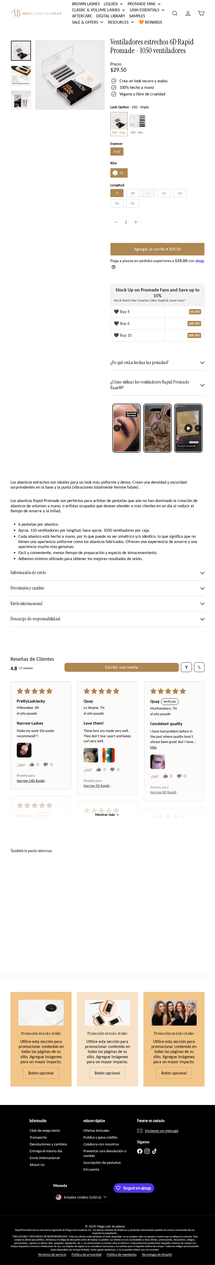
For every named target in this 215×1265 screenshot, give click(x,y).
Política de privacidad (86, 1254)
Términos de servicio (52, 1254)
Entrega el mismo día (46, 1151)
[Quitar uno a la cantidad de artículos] (116, 222)
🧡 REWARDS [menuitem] (150, 22)
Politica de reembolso (122, 1254)
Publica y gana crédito (100, 1137)
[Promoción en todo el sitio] (41, 1012)
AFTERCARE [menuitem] (82, 15)
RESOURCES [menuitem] (118, 22)
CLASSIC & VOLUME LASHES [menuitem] (96, 9)
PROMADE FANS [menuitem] (141, 3)
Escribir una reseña (121, 667)
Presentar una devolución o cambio (104, 1153)
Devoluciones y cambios (48, 1144)
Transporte (38, 1137)
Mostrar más (105, 814)
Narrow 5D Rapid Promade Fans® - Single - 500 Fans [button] (101, 785)
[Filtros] (186, 667)
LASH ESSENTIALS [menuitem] (144, 9)
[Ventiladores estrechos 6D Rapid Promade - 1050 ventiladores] (24, 903)
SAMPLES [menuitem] (137, 15)
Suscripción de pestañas (102, 1162)
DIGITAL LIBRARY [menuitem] (110, 15)
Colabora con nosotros (101, 1144)
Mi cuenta (91, 1169)
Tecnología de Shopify (157, 1254)
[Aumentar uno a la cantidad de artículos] (135, 222)
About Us (37, 1164)
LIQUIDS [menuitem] (111, 3)
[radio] (119, 124)
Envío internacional (45, 1157)
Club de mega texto (45, 1130)
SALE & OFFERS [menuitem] (85, 22)
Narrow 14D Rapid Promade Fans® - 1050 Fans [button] (33, 781)
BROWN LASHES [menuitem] (86, 3)
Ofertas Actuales (96, 1130)
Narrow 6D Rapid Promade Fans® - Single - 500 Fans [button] (168, 792)
